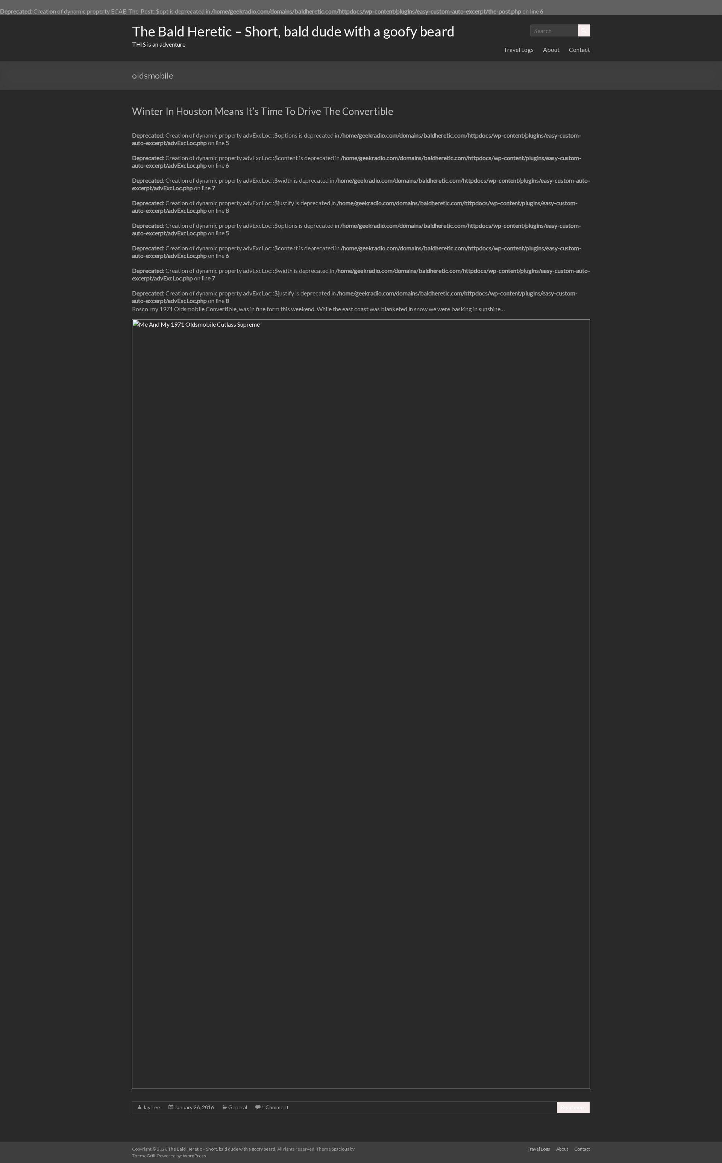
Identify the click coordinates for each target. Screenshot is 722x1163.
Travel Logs (519, 49)
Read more (573, 1107)
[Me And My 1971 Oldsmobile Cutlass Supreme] (361, 323)
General (237, 1107)
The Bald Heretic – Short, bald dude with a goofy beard (293, 31)
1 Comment (275, 1107)
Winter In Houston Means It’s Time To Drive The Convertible (262, 111)
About (551, 49)
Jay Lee (151, 1107)
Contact (579, 49)
